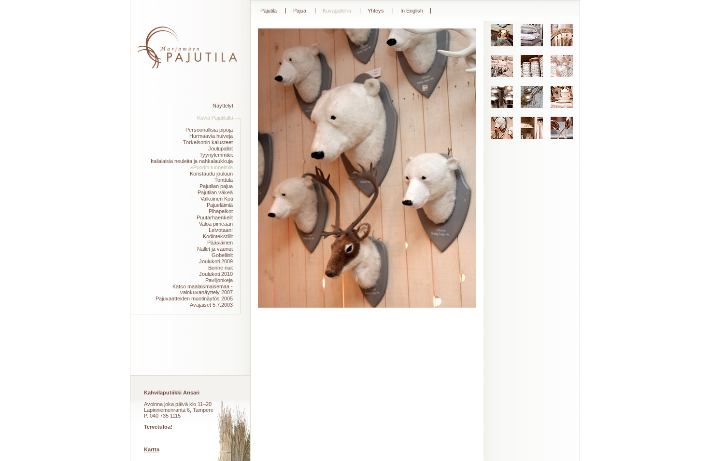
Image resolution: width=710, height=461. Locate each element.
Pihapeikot (221, 211)
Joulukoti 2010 (216, 274)
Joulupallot (220, 148)
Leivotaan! (221, 230)
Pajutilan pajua (216, 186)
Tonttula (223, 180)
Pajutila (268, 11)
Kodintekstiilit (218, 236)
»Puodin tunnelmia (211, 167)
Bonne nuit (220, 268)
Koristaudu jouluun (211, 173)
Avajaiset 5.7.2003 (211, 305)
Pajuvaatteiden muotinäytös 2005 (194, 298)
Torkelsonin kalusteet (208, 142)
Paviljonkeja (219, 280)
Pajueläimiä (220, 205)
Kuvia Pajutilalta (215, 118)
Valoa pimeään (216, 224)
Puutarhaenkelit (215, 217)
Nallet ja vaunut (215, 249)
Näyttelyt (223, 105)
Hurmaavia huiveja (211, 136)
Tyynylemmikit (216, 155)
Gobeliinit (222, 255)
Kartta (151, 449)
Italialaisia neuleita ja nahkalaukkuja (192, 161)
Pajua (299, 11)
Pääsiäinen (220, 242)
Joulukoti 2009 (216, 261)
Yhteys (376, 11)
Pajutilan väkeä (215, 192)
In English (411, 11)
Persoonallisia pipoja (209, 130)
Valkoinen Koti (216, 199)
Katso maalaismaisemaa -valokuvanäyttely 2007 (202, 289)
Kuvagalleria (337, 11)
